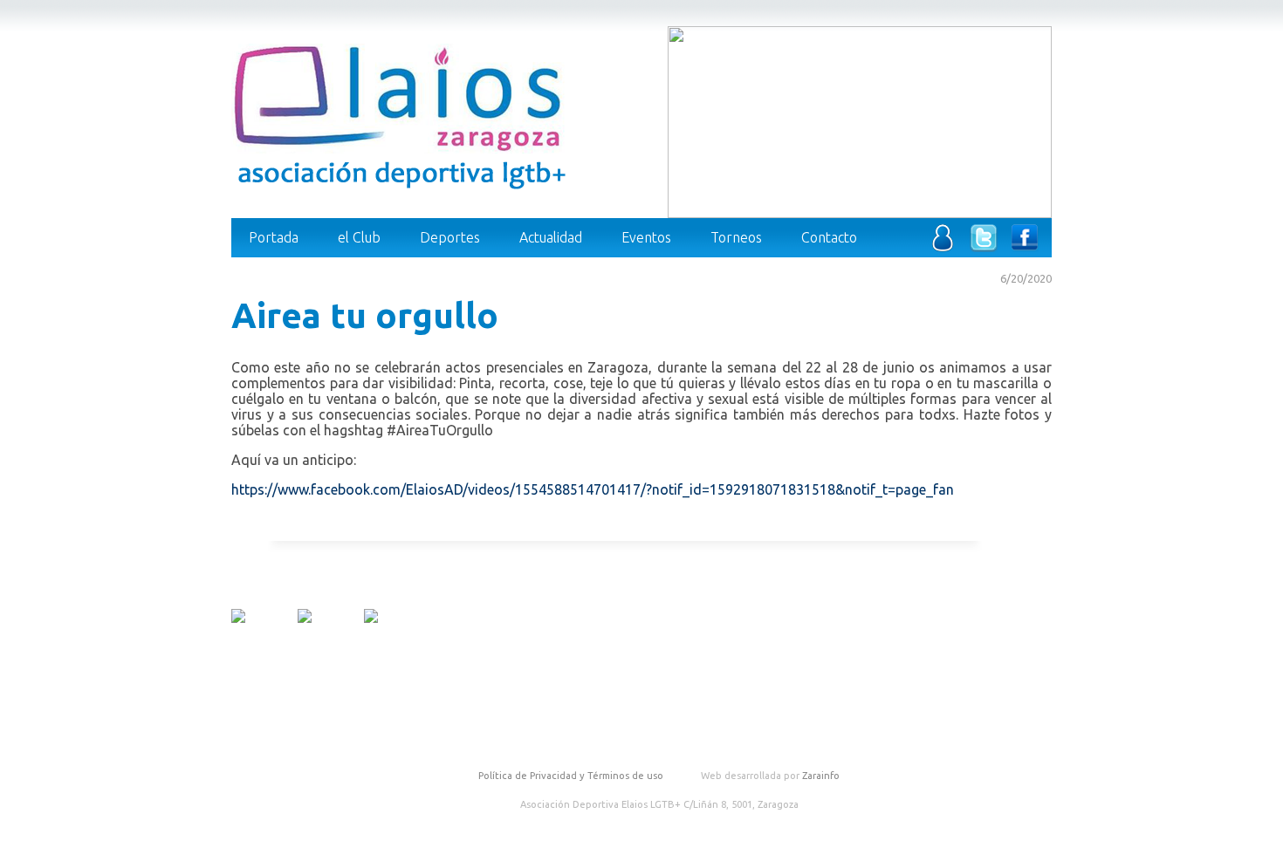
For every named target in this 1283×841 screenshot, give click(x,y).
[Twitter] (984, 247)
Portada (273, 237)
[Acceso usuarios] (943, 247)
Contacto (829, 237)
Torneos (736, 237)
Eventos (646, 237)
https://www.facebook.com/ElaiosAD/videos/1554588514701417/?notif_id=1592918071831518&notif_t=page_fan (592, 489)
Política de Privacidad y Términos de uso (570, 775)
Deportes (450, 237)
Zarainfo (821, 775)
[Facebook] (1025, 247)
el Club (359, 237)
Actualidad (550, 237)
